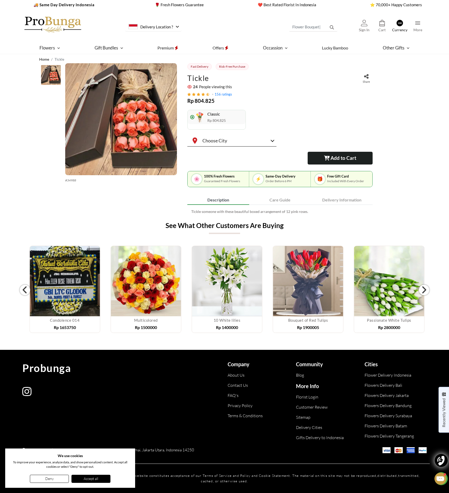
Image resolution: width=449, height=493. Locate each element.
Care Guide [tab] (279, 199)
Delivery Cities (309, 427)
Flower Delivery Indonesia (388, 375)
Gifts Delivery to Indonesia (320, 437)
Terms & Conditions (245, 415)
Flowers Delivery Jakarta (387, 395)
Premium (166, 47)
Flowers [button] (47, 47)
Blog (300, 375)
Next (424, 290)
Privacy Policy (240, 405)
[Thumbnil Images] (51, 76)
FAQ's (233, 395)
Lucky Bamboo (335, 47)
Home (44, 59)
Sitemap (303, 417)
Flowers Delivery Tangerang (389, 436)
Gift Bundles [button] (106, 47)
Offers (219, 47)
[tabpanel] (280, 211)
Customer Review (312, 407)
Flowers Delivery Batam (386, 425)
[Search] (331, 27)
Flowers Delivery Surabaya (388, 415)
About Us (236, 375)
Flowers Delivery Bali (383, 385)
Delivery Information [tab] (341, 199)
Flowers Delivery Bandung (388, 405)
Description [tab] (218, 199)
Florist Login (307, 397)
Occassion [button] (272, 47)
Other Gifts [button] (393, 47)
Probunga (46, 368)
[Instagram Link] (26, 394)
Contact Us (238, 385)
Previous (25, 290)
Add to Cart (342, 158)
